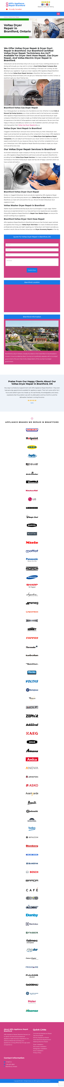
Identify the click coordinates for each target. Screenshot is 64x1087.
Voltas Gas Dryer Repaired (27, 125)
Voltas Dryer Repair (14, 17)
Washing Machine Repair (40, 1041)
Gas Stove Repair (38, 1035)
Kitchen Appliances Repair (41, 1037)
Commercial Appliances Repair (42, 1033)
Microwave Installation (39, 1046)
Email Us (9, 1062)
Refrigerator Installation (40, 1048)
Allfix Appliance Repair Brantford (42, 1081)
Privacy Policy (37, 1052)
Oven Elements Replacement (42, 1039)
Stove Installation (38, 1050)
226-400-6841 (10, 1064)
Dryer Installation (38, 1044)
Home (5, 17)
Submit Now (32, 270)
